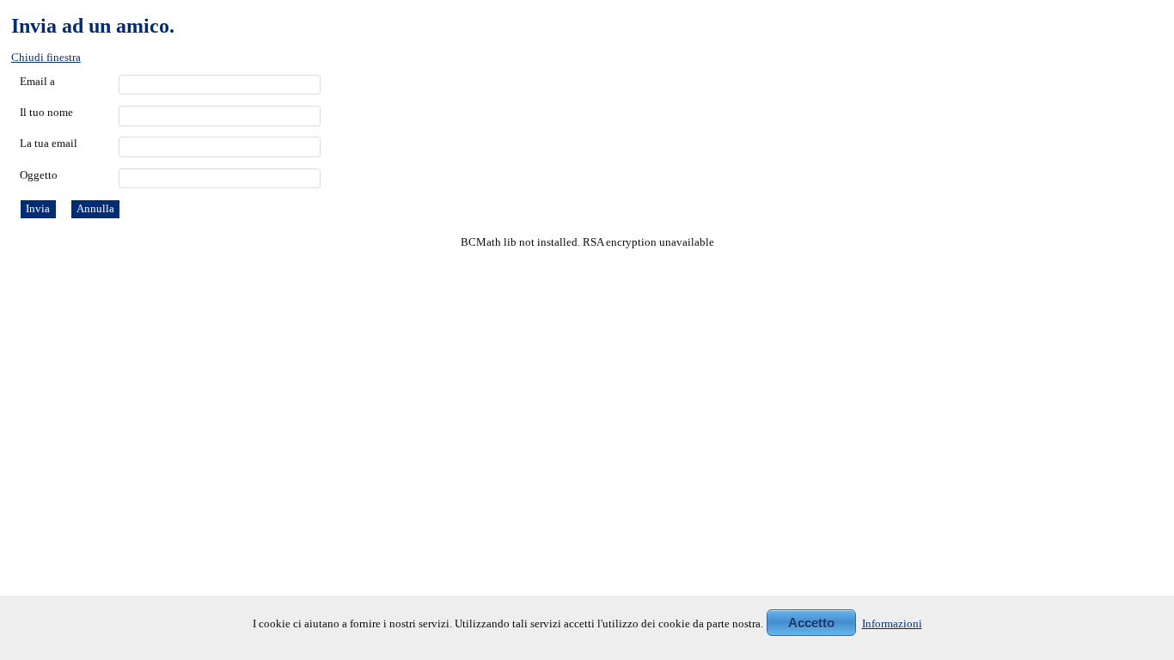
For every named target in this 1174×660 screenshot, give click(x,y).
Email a (37, 82)
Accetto (811, 622)
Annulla (95, 209)
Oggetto (39, 175)
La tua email (48, 144)
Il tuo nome (46, 113)
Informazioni (892, 624)
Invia (38, 209)
